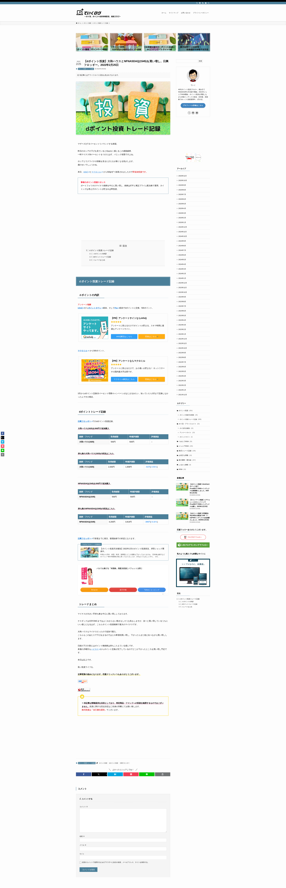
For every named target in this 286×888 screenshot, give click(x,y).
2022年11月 (182, 343)
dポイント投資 (113, 763)
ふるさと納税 (185, 465)
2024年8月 (182, 246)
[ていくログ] (98, 12)
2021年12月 (182, 395)
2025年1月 (182, 222)
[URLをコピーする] (162, 774)
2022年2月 (182, 385)
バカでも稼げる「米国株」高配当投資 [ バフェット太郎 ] (119, 568)
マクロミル (96, 172)
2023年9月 (182, 297)
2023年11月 (182, 287)
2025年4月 (182, 208)
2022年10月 (182, 348)
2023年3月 (182, 325)
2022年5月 (182, 371)
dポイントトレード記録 (102, 257)
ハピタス (95, 649)
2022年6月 (182, 367)
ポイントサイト (186, 437)
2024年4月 (182, 264)
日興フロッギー (84, 421)
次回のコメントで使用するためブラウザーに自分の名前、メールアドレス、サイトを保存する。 (115, 862)
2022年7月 (182, 362)
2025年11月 (182, 176)
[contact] (205, 3)
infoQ (85, 172)
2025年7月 (182, 194)
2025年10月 (182, 180)
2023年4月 (182, 320)
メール (83, 845)
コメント (84, 807)
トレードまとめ (99, 260)
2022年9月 (182, 353)
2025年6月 (182, 199)
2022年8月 (182, 357)
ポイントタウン (94, 308)
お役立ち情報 (185, 455)
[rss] (202, 3)
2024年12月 (182, 227)
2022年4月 (182, 376)
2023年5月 (182, 315)
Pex (116, 308)
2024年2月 (182, 273)
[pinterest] (199, 3)
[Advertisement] (123, 217)
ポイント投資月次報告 (189, 415)
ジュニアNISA (186, 446)
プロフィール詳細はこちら (193, 105)
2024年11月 (182, 232)
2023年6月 (182, 311)
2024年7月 (182, 250)
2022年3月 (182, 381)
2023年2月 (182, 329)
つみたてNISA (185, 441)
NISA (182, 469)
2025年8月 (182, 190)
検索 (200, 61)
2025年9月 (182, 185)
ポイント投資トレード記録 (86, 69)
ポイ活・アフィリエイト (189, 424)
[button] (83, 774)
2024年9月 (182, 241)
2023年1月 (182, 334)
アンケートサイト (187, 432)
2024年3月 (182, 269)
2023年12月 (182, 283)
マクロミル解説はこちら (124, 379)
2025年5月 (182, 204)
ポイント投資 (103, 763)
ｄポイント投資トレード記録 (101, 250)
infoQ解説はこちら (124, 336)
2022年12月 (182, 339)
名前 (82, 836)
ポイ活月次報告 (186, 428)
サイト (82, 854)
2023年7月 (182, 306)
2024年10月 (182, 236)
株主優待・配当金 (187, 460)
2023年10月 (182, 292)
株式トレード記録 (187, 451)
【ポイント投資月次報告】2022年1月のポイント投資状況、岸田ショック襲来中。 (132, 550)
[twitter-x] (197, 3)
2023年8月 (182, 301)
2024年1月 (182, 278)
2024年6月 (182, 255)
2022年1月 (182, 390)
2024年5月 (182, 259)
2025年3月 (182, 213)
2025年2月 (182, 218)
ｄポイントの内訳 (100, 254)
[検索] (208, 3)
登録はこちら (150, 336)
